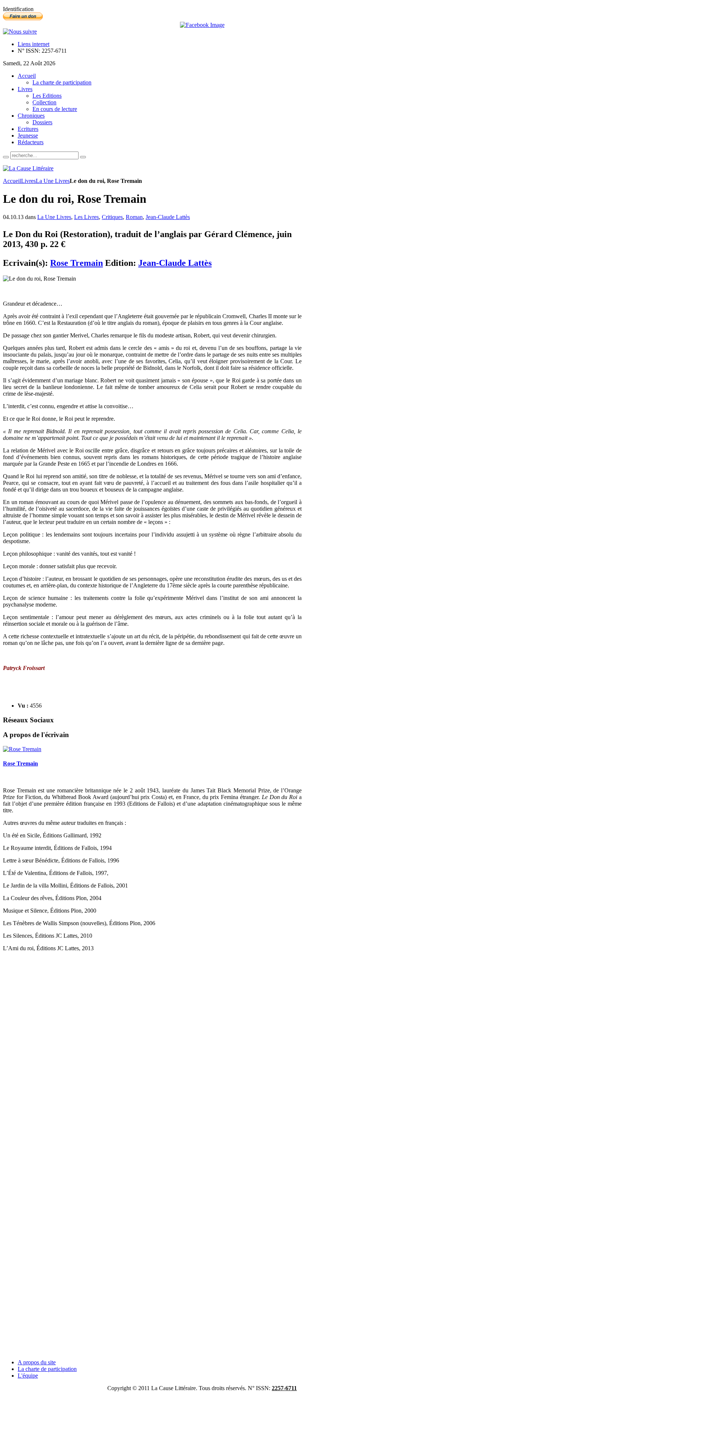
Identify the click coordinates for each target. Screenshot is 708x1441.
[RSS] (20, 31)
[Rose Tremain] (22, 749)
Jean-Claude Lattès (168, 217)
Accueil (12, 181)
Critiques (112, 217)
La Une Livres (53, 181)
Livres (28, 181)
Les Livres (86, 217)
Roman (134, 217)
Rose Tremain (76, 263)
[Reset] (83, 157)
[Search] (6, 157)
